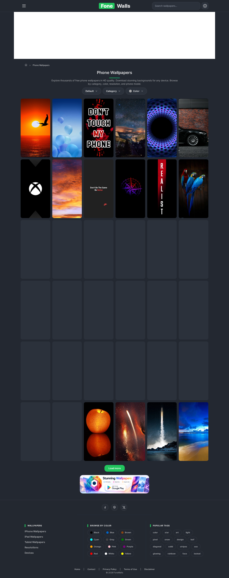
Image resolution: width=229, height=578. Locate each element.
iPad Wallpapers (34, 536)
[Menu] (24, 6)
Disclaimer (149, 569)
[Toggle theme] (205, 6)
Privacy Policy (110, 569)
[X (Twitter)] (124, 507)
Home (77, 569)
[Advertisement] (114, 35)
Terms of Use (130, 569)
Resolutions (31, 547)
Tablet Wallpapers (35, 542)
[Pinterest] (114, 507)
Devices (29, 552)
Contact (91, 569)
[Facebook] (105, 507)
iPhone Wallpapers (35, 531)
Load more (114, 468)
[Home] (26, 65)
